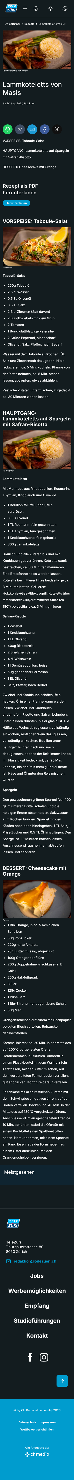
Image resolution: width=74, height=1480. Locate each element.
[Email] (32, 129)
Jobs (37, 1275)
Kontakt (36, 1335)
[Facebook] (45, 129)
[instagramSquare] (44, 1357)
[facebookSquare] (30, 1357)
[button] (37, 49)
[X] (57, 129)
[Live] (36, 8)
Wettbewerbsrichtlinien (37, 1429)
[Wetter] (50, 8)
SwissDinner (12, 23)
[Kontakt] (65, 8)
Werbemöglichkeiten (37, 1290)
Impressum (48, 1422)
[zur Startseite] (11, 8)
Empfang (37, 1305)
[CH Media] (37, 1454)
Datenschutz (27, 1422)
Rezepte (29, 23)
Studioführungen (37, 1320)
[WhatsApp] (8, 129)
